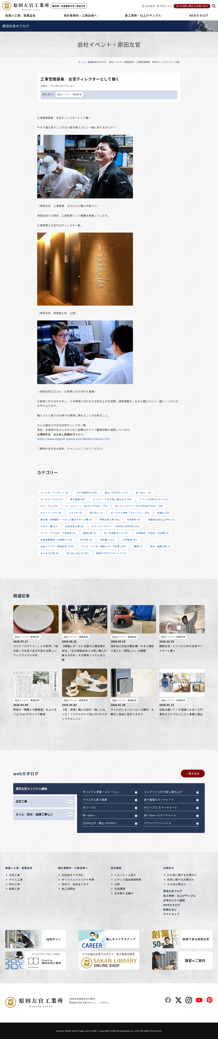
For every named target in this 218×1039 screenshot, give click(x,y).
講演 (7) (138, 546)
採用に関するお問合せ (180, 879)
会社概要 (116, 868)
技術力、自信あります (75, 884)
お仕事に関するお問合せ (182, 875)
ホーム (81, 61)
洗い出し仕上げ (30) (77, 553)
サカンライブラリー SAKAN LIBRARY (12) (115, 526)
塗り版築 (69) (77, 499)
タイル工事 (16, 879)
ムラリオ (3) (75, 512)
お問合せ (168, 868)
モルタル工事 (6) (50, 553)
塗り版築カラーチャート (159, 800)
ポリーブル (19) (49, 506)
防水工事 (14, 884)
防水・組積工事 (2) (160, 546)
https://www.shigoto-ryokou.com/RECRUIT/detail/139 (73, 439)
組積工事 (14, 889)
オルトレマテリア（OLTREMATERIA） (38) (139, 506)
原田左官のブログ (97, 61)
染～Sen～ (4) (143, 492)
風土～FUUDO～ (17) (116, 492)
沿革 (117, 884)
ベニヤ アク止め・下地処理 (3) (58, 532)
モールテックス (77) (52, 499)
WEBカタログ (171, 905)
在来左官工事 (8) (74, 526)
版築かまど (170, 909)
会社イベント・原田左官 (121, 61)
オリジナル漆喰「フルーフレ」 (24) (130, 512)
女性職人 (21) (107, 539)
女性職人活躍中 (123, 893)
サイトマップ (171, 914)
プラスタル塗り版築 (95, 800)
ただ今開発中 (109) (86, 492)
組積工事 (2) (90, 532)
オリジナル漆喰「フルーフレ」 (101, 792)
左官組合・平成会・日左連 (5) (152, 532)
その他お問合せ (176, 884)
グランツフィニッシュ (157, 823)
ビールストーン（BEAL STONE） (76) (86, 506)
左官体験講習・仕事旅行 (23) (56, 539)
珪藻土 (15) (163, 512)
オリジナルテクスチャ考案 (78, 879)
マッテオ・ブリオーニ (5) (54, 492)
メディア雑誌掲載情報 (127, 879)
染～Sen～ (89, 815)
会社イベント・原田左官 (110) (57, 546)
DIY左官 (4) (86, 539)
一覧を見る (193, 773)
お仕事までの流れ (72, 875)
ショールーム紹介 (125, 875)
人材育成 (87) (129, 539)
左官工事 (14, 875)
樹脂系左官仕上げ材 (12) (161, 519)
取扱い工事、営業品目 (18, 868)
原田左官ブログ (172, 891)
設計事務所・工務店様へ (73, 868)
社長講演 (119, 889)
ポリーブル (89, 807)
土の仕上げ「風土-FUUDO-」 (101, 823)
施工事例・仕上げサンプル (179, 896)
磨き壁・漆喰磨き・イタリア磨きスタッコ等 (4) (66, 519)
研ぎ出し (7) (96, 512)
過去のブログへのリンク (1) (111, 553)
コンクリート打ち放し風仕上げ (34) (112, 499)
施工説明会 (68, 889)
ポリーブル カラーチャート (160, 807)
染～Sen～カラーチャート (160, 815)
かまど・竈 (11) (49, 526)
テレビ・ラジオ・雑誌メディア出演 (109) (103, 546)
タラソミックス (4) (51, 512)
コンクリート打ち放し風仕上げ (163, 792)
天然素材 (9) (134, 519)
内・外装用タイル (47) (116, 532)
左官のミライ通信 (174, 900)
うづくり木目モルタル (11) (154, 499)
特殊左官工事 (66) (110, 519)
